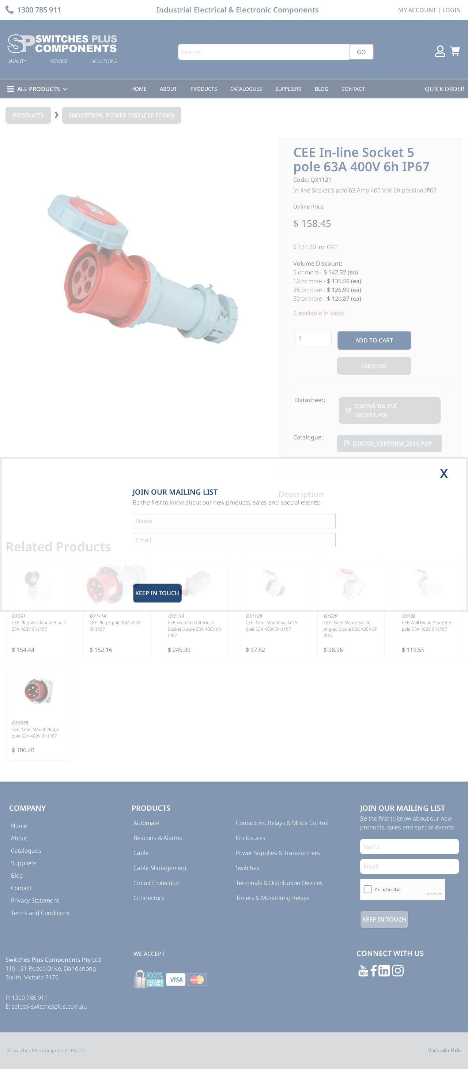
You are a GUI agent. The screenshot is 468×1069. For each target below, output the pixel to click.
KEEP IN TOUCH (157, 593)
